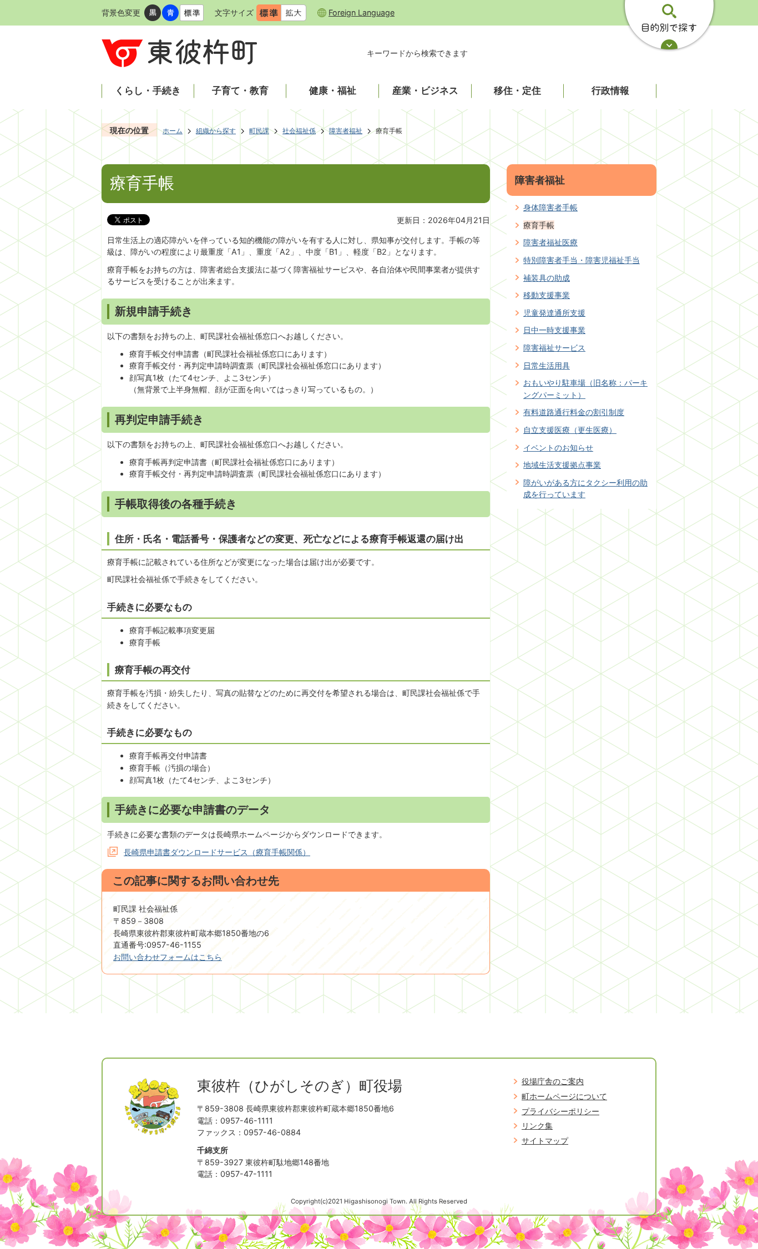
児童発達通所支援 (554, 312)
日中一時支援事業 (554, 330)
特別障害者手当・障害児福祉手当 (581, 260)
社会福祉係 (299, 131)
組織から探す (216, 131)
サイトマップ (545, 1140)
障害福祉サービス (554, 347)
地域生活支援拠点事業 (562, 464)
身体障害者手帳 (550, 207)
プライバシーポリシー (560, 1111)
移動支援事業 (546, 295)
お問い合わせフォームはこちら (167, 957)
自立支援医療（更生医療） (569, 429)
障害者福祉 (345, 131)
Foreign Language (362, 12)
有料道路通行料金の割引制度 (573, 412)
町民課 (259, 131)
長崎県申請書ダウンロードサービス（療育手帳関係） (217, 852)
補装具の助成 (546, 277)
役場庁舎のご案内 (553, 1081)
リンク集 (537, 1125)
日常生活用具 (546, 365)
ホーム (173, 131)
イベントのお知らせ (558, 447)
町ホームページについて (564, 1096)
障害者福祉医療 (550, 242)
